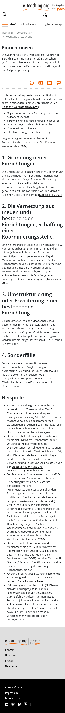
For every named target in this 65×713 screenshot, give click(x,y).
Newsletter (11, 666)
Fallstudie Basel (34, 581)
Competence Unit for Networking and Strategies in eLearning (29, 415)
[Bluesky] (20, 704)
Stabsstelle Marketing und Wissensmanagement (25, 468)
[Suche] (4, 14)
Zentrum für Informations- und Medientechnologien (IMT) (28, 545)
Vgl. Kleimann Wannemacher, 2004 (30, 104)
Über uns (10, 655)
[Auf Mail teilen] (40, 83)
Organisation (24, 33)
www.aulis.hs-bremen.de (39, 501)
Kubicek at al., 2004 (50, 194)
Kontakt (9, 650)
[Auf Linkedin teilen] (49, 83)
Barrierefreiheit (14, 687)
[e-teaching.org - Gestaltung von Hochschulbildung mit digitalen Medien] (44, 5)
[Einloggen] (24, 14)
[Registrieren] (45, 14)
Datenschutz (12, 698)
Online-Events (28, 24)
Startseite (7, 33)
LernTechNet (44, 577)
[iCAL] (31, 704)
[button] (6, 24)
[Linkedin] (7, 704)
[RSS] (26, 704)
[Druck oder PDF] (31, 83)
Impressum (12, 693)
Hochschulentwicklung (18, 36)
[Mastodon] (13, 704)
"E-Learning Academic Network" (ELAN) (30, 585)
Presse (9, 661)
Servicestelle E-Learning (26, 436)
